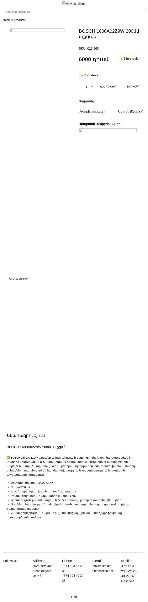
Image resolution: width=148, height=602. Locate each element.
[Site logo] (74, 3)
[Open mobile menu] (7, 4)
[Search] (146, 10)
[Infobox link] (12, 561)
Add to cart (108, 86)
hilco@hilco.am (102, 571)
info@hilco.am (101, 566)
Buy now (133, 86)
